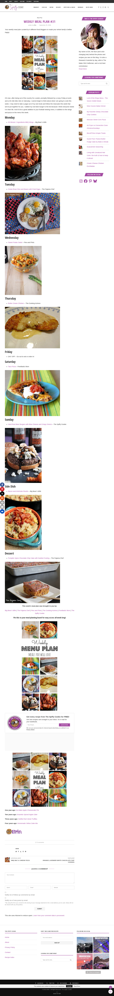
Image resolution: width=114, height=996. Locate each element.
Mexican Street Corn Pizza (96, 120)
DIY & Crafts (29, 1)
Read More (83, 69)
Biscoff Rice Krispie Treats (96, 133)
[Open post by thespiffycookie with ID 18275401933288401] (85, 961)
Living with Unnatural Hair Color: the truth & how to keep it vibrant (97, 155)
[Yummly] (2, 498)
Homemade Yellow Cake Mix (27, 823)
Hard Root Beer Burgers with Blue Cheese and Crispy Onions (30, 424)
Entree (51, 7)
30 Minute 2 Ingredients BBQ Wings (21, 122)
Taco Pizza (12, 366)
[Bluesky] (95, 181)
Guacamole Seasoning (95, 147)
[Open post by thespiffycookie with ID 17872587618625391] (101, 945)
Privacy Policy (10, 947)
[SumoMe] (2, 511)
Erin (35, 25)
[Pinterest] (105, 7)
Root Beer (22, 1)
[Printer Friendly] (2, 502)
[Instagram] (103, 7)
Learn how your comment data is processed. (49, 915)
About (10, 1)
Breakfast (36, 7)
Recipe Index (36, 1)
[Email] (2, 507)
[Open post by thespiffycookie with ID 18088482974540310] (85, 945)
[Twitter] (101, 7)
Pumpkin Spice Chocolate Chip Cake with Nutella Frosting (28, 558)
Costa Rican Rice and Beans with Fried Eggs (24, 189)
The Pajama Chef (23, 610)
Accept (69, 986)
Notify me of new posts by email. (16, 900)
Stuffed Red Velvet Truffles (27, 819)
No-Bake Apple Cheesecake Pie (27, 810)
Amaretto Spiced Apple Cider (27, 814)
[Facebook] (98, 7)
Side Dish (44, 7)
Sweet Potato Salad (15, 242)
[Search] (108, 7)
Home (6, 1)
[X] (2, 493)
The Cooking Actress (50, 610)
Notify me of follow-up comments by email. (20, 895)
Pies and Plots (36, 610)
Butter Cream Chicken (16, 303)
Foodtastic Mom (64, 610)
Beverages (80, 7)
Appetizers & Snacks (69, 7)
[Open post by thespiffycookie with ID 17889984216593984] (101, 961)
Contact (16, 1)
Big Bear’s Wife (10, 610)
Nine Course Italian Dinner (96, 106)
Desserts (58, 7)
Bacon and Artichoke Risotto (18, 491)
